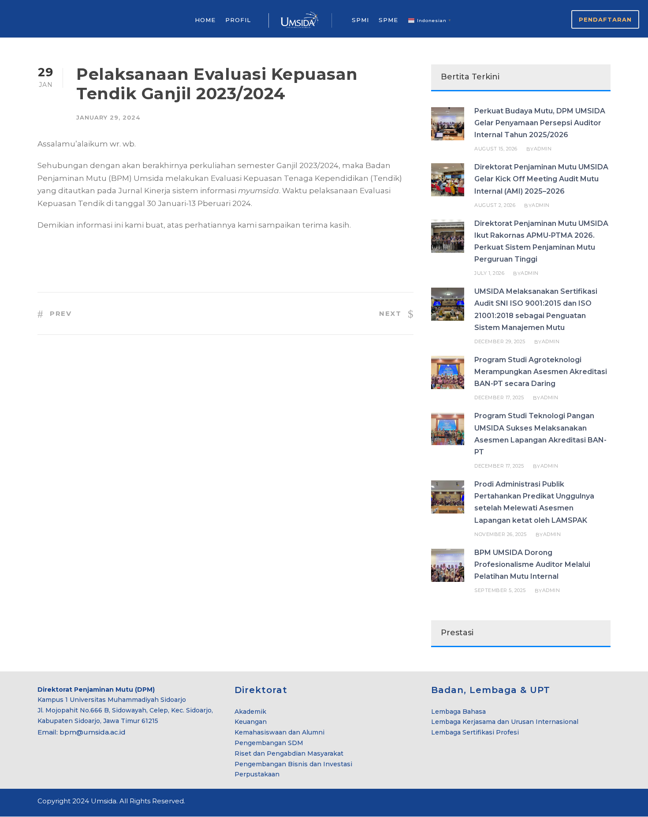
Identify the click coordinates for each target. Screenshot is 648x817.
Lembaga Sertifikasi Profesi (475, 732)
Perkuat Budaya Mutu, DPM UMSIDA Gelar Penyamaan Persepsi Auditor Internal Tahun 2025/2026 (539, 123)
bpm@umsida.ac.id (93, 732)
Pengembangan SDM (269, 743)
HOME (205, 19)
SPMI (360, 19)
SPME (388, 19)
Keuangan (251, 722)
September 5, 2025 (500, 590)
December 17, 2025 (499, 397)
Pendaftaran (605, 19)
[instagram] (607, 802)
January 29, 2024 (108, 117)
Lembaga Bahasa (458, 712)
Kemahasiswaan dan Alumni (279, 732)
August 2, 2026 (494, 205)
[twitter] (591, 802)
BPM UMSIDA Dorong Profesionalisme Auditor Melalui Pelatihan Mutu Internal (532, 564)
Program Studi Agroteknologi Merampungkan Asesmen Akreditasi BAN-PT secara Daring (540, 372)
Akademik (250, 712)
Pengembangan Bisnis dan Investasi (293, 764)
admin (543, 149)
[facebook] (576, 802)
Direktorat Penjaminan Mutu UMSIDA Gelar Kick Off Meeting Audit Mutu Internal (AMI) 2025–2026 (541, 179)
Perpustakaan (257, 774)
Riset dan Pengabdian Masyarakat (289, 753)
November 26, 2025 (500, 534)
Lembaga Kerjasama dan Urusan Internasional (504, 722)
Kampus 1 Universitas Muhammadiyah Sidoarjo (111, 700)
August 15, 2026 (496, 149)
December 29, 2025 (499, 341)
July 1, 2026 (489, 273)
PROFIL (238, 19)
